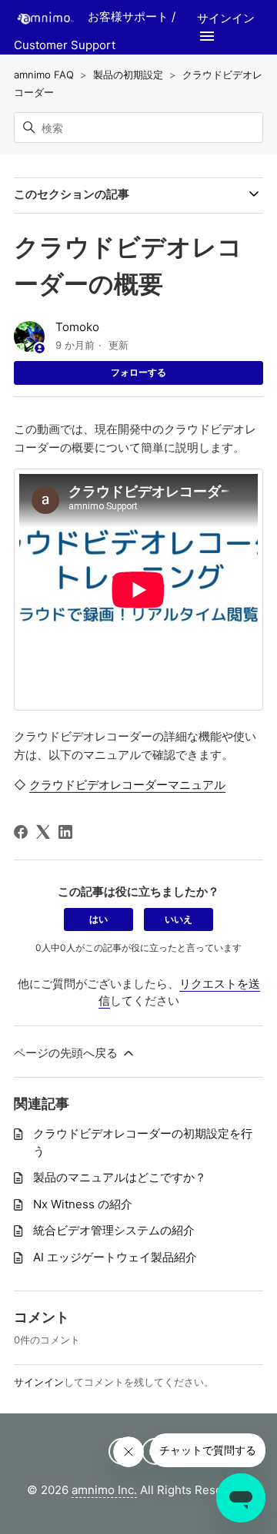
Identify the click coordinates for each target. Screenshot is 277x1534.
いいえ (178, 919)
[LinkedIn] (65, 832)
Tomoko (77, 327)
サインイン (39, 1382)
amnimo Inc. (104, 1490)
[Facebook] (21, 832)
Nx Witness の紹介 (82, 1204)
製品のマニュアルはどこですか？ (119, 1177)
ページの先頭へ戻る (67, 1052)
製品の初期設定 (128, 74)
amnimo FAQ (44, 74)
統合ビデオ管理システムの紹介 (114, 1230)
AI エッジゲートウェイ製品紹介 (115, 1257)
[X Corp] (43, 832)
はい (98, 919)
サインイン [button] (226, 18)
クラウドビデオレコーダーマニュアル (127, 784)
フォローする (138, 372)
